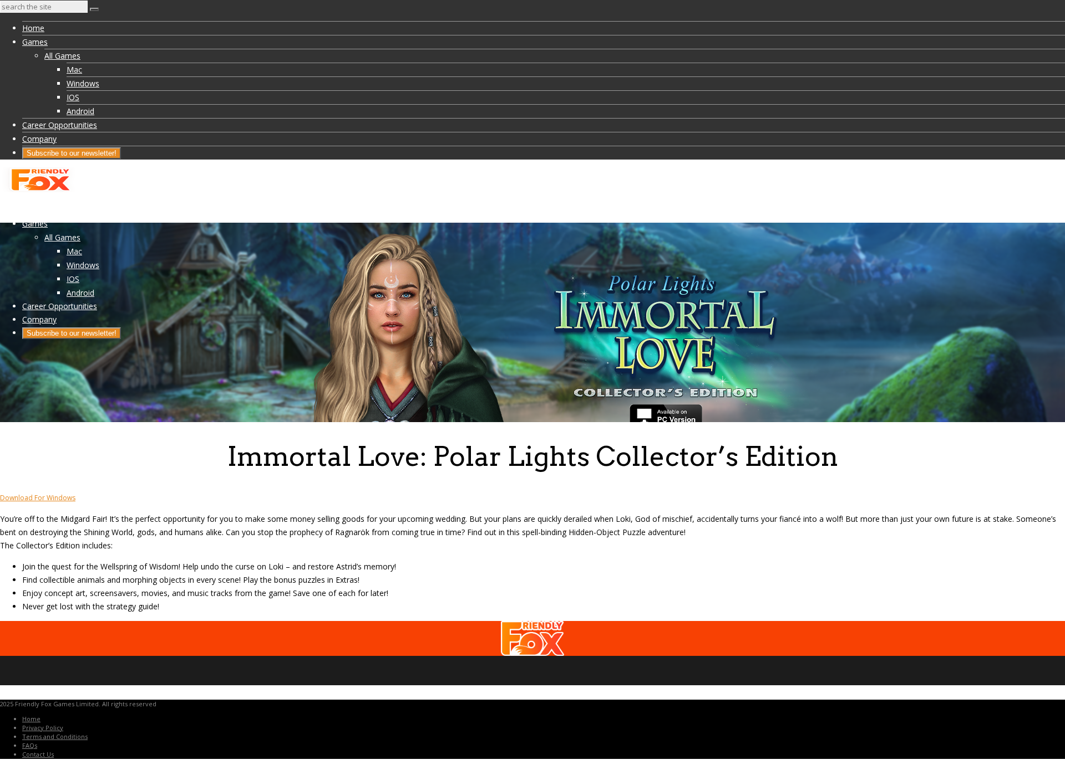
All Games (62, 55)
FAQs (29, 745)
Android (80, 111)
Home (33, 28)
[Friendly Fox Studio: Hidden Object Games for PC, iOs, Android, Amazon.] (39, 189)
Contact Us (38, 754)
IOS (73, 97)
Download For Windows (37, 497)
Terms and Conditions (55, 736)
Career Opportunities (59, 125)
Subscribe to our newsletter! (71, 153)
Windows (83, 83)
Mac (74, 69)
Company (39, 139)
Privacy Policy (42, 727)
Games (35, 42)
